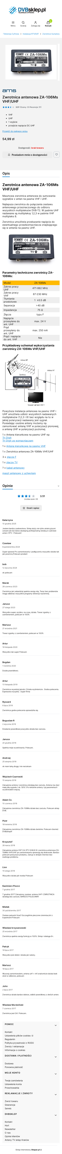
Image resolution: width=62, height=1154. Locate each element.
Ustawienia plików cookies (18, 1035)
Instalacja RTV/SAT (31, 34)
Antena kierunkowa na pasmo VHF (26, 446)
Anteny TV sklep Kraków (17, 1140)
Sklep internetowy (27, 1150)
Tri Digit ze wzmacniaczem (17, 440)
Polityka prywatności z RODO (19, 1043)
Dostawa (9, 1063)
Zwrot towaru (11, 1101)
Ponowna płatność (14, 1067)
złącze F (11, 456)
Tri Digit (6, 437)
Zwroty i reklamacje (14, 1046)
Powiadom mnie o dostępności (29, 154)
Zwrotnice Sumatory (51, 34)
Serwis (8, 1108)
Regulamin (10, 1039)
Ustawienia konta (13, 1084)
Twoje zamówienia (14, 1080)
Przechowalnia (12, 1087)
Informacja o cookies (15, 1050)
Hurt (7, 1125)
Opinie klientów (12, 1136)
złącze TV (12, 462)
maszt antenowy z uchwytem (19, 473)
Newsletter (10, 1129)
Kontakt (8, 1032)
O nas (8, 1132)
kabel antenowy (15, 467)
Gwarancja (10, 1104)
